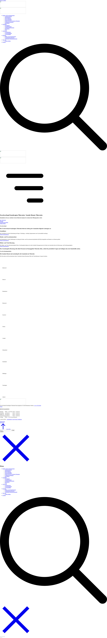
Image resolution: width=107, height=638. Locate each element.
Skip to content (3, 0)
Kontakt (1, 221)
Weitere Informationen (4, 234)
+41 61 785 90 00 (37, 405)
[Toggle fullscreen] (2, 636)
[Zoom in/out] (4, 636)
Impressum (2, 422)
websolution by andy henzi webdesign (14, 419)
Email (1, 406)
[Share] (1, 636)
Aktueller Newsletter (4, 222)
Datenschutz (2, 421)
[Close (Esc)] (0, 636)
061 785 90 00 (3, 220)
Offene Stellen (3, 223)
